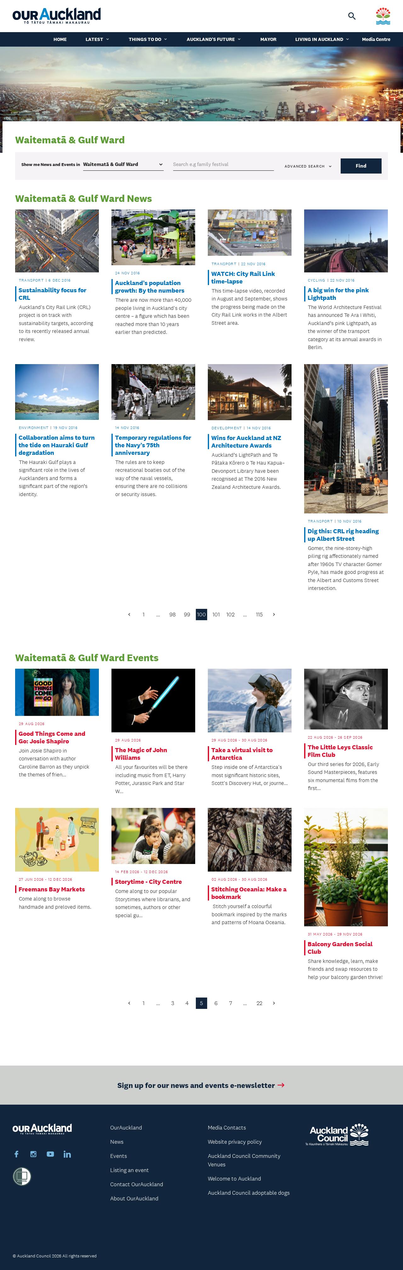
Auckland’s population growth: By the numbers (149, 286)
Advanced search (305, 166)
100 (201, 614)
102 (230, 614)
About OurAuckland (134, 1198)
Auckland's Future (211, 39)
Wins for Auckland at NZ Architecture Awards (246, 441)
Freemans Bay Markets (52, 889)
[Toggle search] (352, 16)
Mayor (268, 39)
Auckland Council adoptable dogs (249, 1192)
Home (60, 39)
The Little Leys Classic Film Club (340, 750)
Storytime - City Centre (148, 881)
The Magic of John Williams (141, 753)
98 (172, 614)
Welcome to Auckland (234, 1178)
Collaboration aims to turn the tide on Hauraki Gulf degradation (57, 445)
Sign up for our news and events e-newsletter (196, 1085)
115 (259, 614)
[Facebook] (16, 1155)
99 (187, 614)
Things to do (145, 39)
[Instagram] (33, 1155)
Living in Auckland (319, 39)
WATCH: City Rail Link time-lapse (243, 277)
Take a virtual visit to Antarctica (242, 753)
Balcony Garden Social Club (340, 947)
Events (118, 1156)
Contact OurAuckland (136, 1184)
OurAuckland (126, 1127)
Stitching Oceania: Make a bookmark (249, 893)
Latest (94, 39)
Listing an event (129, 1170)
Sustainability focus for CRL (52, 293)
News (116, 1141)
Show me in (50, 164)
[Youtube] (50, 1155)
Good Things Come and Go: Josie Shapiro (52, 737)
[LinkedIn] (67, 1155)
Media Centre (376, 39)
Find (361, 166)
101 (216, 614)
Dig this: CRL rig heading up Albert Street (343, 534)
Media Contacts (227, 1127)
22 (259, 1003)
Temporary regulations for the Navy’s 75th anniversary (153, 445)
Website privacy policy (235, 1141)
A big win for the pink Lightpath (338, 293)
